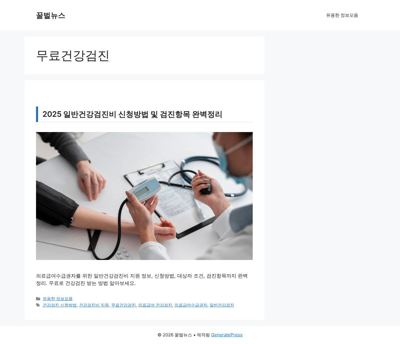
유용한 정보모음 (342, 15)
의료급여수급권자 (191, 304)
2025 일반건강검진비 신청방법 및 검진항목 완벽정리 (132, 114)
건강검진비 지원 (94, 304)
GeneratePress (226, 335)
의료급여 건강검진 (155, 304)
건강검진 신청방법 (60, 304)
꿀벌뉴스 (50, 15)
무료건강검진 (123, 304)
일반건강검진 (222, 304)
